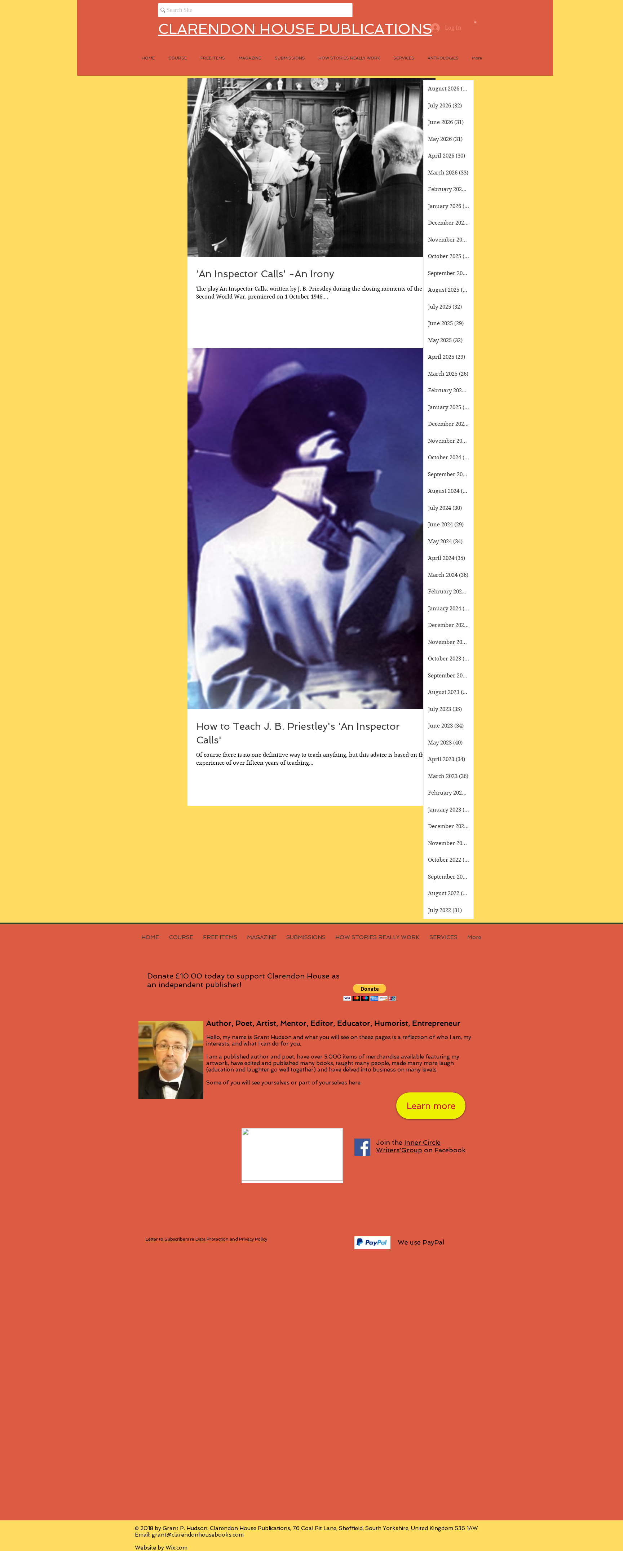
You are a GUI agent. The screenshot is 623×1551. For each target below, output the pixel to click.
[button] (475, 21)
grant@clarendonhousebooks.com (198, 1535)
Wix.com (176, 1548)
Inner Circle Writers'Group (408, 1146)
